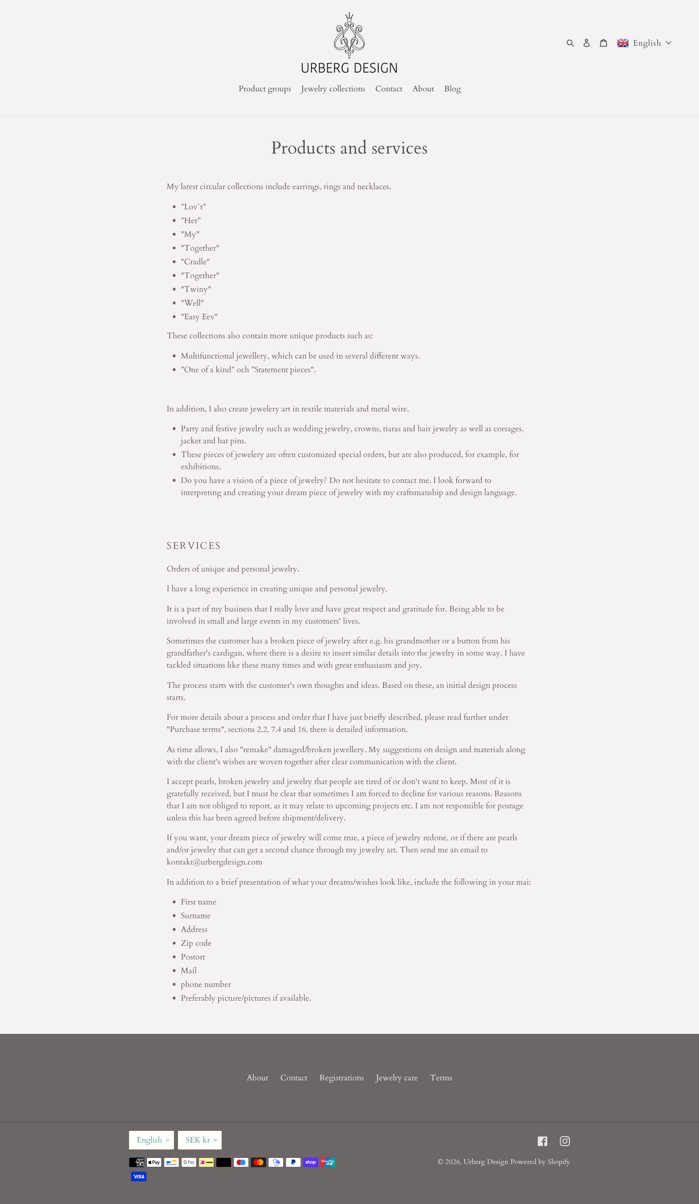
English (149, 1139)
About (257, 1077)
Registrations (342, 1077)
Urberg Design (486, 1161)
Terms (441, 1077)
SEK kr (198, 1139)
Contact (293, 1077)
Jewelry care (397, 1077)
